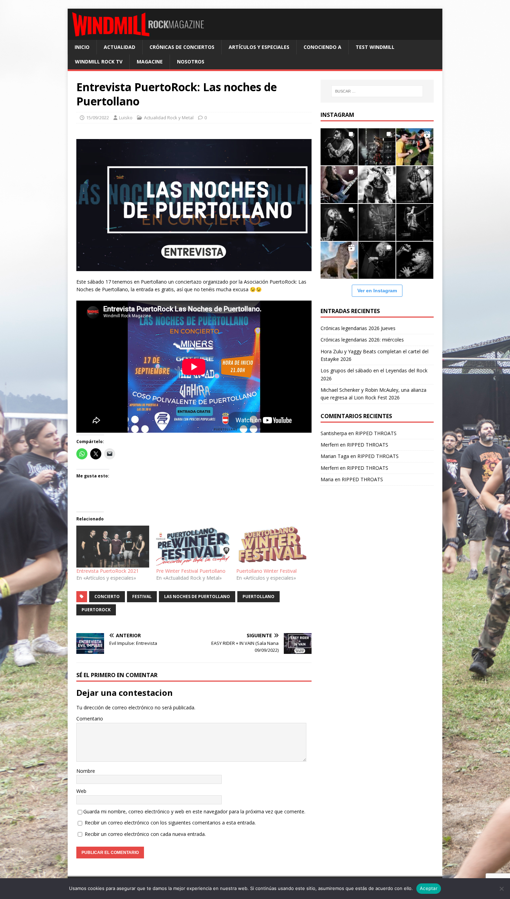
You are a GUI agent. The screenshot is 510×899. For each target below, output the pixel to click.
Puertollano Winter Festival (266, 571)
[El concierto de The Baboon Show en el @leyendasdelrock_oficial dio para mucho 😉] (414, 146)
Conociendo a (322, 47)
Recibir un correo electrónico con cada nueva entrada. (145, 834)
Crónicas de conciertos (182, 47)
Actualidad (119, 47)
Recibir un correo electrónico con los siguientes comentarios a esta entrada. (170, 822)
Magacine (150, 61)
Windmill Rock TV (98, 61)
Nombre (85, 771)
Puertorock (96, 610)
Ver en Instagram (377, 290)
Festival (142, 596)
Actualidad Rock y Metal (169, 117)
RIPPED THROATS (376, 433)
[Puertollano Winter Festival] (272, 546)
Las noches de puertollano (197, 596)
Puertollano (258, 596)
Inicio (82, 47)
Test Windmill (375, 47)
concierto (107, 596)
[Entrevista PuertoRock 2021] (112, 546)
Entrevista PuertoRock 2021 (107, 571)
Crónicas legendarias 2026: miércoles (362, 339)
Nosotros (190, 61)
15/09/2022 (97, 117)
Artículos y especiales (259, 47)
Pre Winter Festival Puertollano (191, 571)
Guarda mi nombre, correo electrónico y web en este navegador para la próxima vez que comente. (194, 811)
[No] (501, 888)
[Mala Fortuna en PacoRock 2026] (414, 184)
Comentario (89, 718)
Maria (327, 479)
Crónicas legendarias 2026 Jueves (358, 328)
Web (81, 791)
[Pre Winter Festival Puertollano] (192, 546)
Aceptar (428, 888)
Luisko (126, 117)
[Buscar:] (377, 91)
